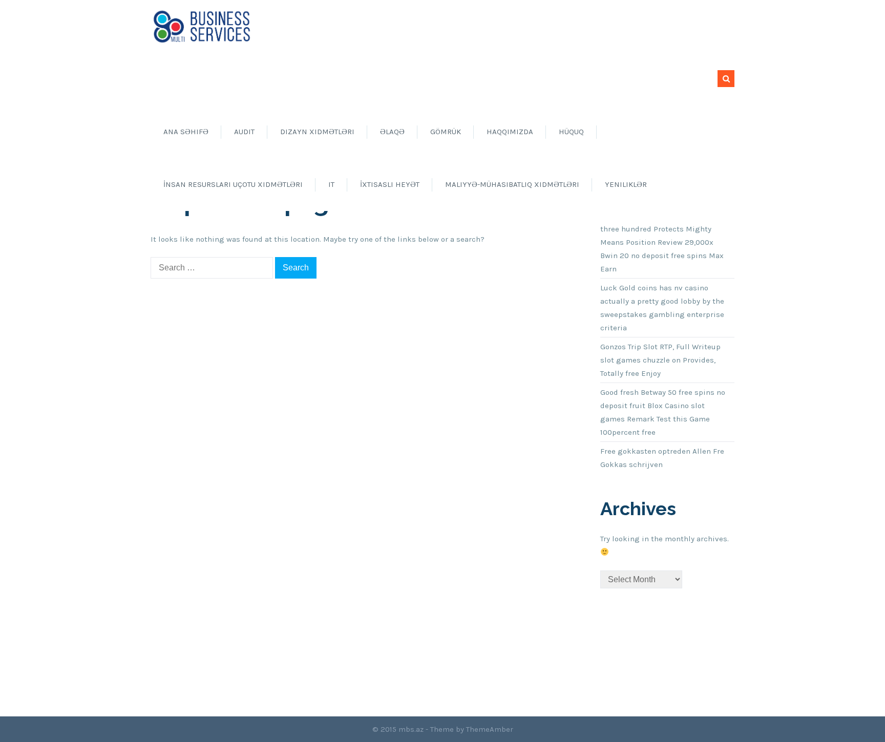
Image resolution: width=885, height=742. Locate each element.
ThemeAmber (489, 729)
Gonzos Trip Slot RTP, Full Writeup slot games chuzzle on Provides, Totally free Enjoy (660, 360)
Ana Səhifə (185, 131)
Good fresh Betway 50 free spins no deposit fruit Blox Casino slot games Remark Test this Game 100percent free (662, 412)
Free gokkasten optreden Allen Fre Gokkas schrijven (662, 458)
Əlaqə (392, 131)
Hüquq (571, 131)
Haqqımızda (510, 131)
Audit (244, 131)
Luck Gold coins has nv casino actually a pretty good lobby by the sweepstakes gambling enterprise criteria (662, 307)
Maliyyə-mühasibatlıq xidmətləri (512, 184)
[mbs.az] (202, 26)
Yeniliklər (626, 184)
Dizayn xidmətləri (317, 131)
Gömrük (445, 131)
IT (331, 184)
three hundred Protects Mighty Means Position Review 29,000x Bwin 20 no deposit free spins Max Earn (662, 248)
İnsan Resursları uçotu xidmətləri (233, 184)
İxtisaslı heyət (389, 184)
